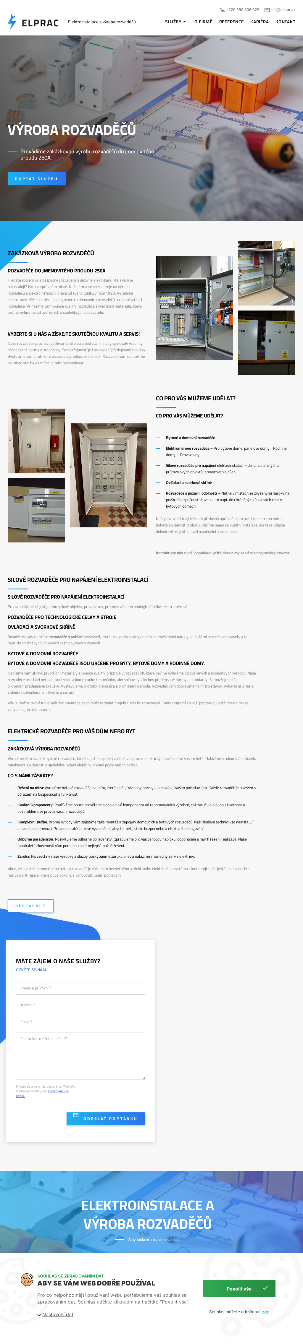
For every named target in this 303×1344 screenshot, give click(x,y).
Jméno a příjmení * (35, 988)
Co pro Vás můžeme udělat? (43, 1038)
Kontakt (285, 22)
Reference (231, 22)
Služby (173, 22)
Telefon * (27, 1005)
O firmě (203, 22)
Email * (26, 1022)
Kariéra (259, 22)
